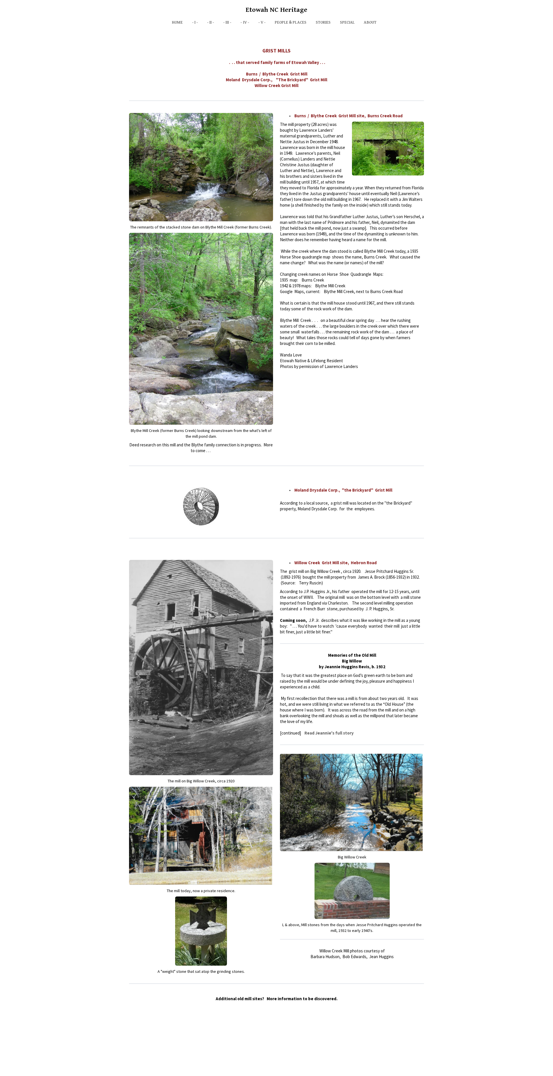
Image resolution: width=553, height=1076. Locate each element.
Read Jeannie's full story (329, 733)
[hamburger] (103, 9)
